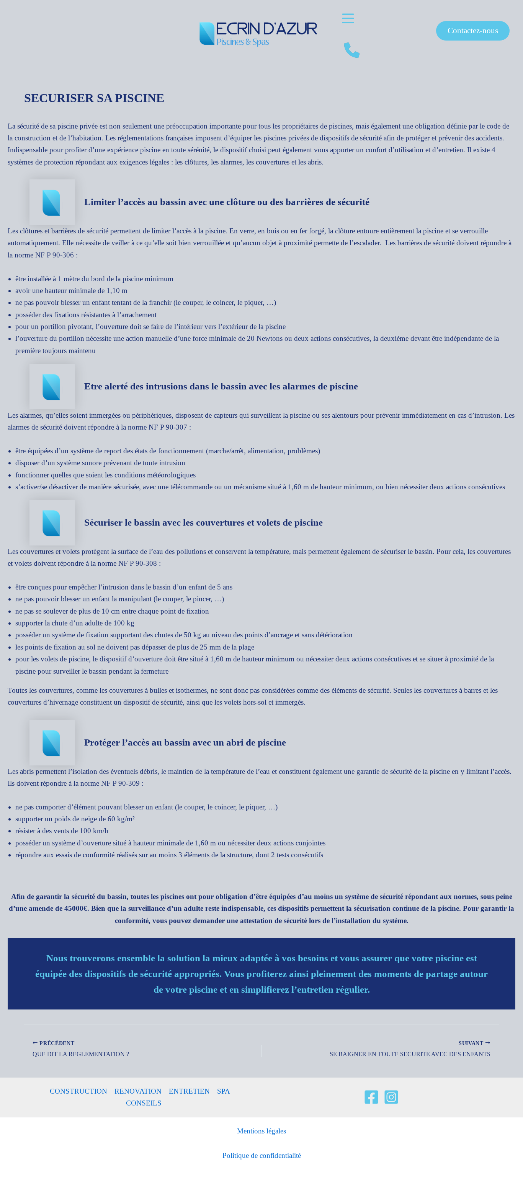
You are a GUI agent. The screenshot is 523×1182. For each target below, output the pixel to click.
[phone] (351, 50)
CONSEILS (144, 1103)
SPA (223, 1091)
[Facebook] (371, 1097)
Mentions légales (261, 1131)
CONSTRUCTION (78, 1091)
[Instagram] (391, 1097)
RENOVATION (138, 1091)
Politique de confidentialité (261, 1155)
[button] (348, 18)
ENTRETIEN (189, 1091)
